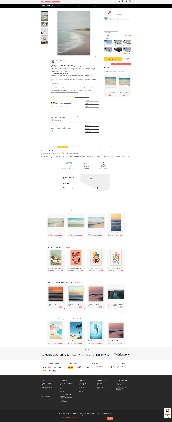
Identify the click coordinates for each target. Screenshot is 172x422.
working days (110, 67)
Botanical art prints (120, 390)
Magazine (62, 391)
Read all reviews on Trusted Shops (82, 96)
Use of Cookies (44, 390)
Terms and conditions (46, 386)
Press (61, 386)
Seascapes (58, 90)
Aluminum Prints (82, 384)
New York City (100, 383)
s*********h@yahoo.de (58, 131)
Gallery (61, 387)
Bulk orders (62, 396)
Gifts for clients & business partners (67, 397)
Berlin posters (100, 382)
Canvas (80, 388)
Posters (80, 386)
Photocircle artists (45, 394)
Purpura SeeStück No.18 (94, 304)
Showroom (62, 384)
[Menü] (170, 409)
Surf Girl (50, 340)
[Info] (105, 41)
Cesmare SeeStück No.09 (54, 304)
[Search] (129, 5)
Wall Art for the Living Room (72, 91)
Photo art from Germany (121, 383)
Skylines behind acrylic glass (121, 387)
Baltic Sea (78, 90)
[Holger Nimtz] (52, 61)
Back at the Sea (52, 233)
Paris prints (99, 384)
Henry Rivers (51, 341)
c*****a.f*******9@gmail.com (59, 106)
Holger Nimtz (58, 61)
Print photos (62, 388)
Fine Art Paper (82, 390)
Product (106, 38)
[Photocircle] (48, 6)
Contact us (44, 382)
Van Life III (70, 340)
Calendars (81, 382)
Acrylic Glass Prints (82, 383)
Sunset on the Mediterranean (115, 233)
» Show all (69, 211)
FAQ (42, 384)
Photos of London (100, 386)
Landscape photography (121, 385)
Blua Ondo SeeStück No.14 (74, 304)
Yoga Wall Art (64, 91)
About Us (62, 382)
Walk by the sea (72, 233)
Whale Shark (91, 340)
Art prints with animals (120, 388)
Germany (57, 83)
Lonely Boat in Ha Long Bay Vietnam (116, 304)
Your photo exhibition (46, 396)
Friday (89, 233)
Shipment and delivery (46, 383)
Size (105, 30)
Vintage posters (119, 389)
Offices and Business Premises (66, 398)
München (99, 388)
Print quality (107, 35)
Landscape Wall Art (72, 90)
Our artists (62, 390)
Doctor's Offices (63, 401)
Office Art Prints (58, 91)
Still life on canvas (119, 392)
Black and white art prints (121, 382)
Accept (110, 418)
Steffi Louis (51, 305)
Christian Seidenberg (113, 305)
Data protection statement (47, 387)
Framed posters (82, 387)
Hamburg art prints (101, 387)
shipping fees (119, 13)
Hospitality (62, 400)
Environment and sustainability (66, 383)
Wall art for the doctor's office (86, 90)
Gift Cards (81, 391)
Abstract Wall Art (64, 90)
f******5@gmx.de (57, 119)
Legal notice (44, 388)
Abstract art (118, 384)
